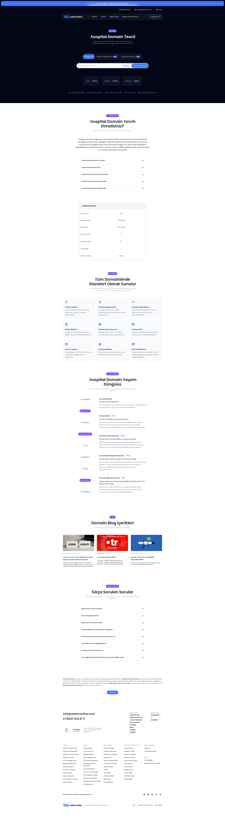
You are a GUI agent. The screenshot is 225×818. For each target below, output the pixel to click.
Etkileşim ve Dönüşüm (110, 754)
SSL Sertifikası (128, 779)
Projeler (133, 725)
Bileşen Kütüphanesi (69, 763)
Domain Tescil (128, 748)
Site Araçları (135, 722)
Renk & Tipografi (68, 776)
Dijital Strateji (114, 17)
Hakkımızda (134, 715)
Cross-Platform (88, 751)
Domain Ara (89, 57)
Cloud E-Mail (128, 773)
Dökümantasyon (68, 767)
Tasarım (94, 17)
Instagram (155, 715)
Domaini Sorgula (140, 66)
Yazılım (103, 17)
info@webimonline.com (79, 714)
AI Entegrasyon (88, 784)
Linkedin (154, 720)
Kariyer (133, 730)
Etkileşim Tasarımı (68, 757)
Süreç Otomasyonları (90, 778)
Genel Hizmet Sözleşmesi (145, 805)
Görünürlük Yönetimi (110, 763)
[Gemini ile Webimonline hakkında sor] (152, 794)
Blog (131, 727)
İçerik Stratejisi (108, 767)
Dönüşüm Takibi (109, 776)
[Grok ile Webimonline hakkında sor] (160, 794)
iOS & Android (87, 748)
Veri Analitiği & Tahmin (90, 775)
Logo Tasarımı (67, 773)
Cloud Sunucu (128, 767)
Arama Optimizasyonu (111, 760)
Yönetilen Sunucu (129, 776)
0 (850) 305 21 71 (74, 719)
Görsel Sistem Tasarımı (70, 779)
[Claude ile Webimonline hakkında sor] (148, 794)
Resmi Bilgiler (148, 760)
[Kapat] (221, 3)
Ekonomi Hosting (129, 757)
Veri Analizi (107, 773)
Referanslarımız (136, 717)
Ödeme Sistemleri (89, 769)
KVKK (133, 805)
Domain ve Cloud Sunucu (130, 17)
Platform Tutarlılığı (69, 770)
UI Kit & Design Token (69, 760)
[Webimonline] (72, 16)
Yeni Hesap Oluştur (150, 751)
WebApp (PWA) (88, 754)
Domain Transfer (129, 751)
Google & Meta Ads (110, 751)
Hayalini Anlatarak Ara (130, 57)
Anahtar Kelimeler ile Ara (106, 57)
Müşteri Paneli (155, 17)
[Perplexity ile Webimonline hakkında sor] (156, 794)
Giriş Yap (147, 748)
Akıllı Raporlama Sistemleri (91, 781)
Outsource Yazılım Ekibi (90, 772)
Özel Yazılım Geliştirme (90, 760)
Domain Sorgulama (130, 754)
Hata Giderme (108, 782)
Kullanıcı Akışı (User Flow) (71, 754)
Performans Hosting (130, 760)
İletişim (133, 732)
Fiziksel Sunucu (128, 770)
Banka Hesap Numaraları (152, 763)
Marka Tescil (108, 757)
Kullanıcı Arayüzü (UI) (70, 748)
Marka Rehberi (67, 782)
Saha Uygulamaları (89, 757)
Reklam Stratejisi (109, 748)
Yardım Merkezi (136, 720)
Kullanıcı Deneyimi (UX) (70, 751)
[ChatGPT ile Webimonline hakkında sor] (144, 794)
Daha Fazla (112, 692)
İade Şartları (158, 805)
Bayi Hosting (128, 763)
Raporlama (107, 779)
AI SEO (106, 770)
